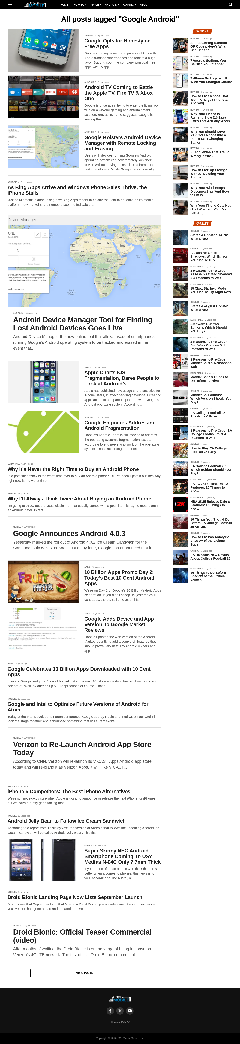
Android (111, 4)
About (144, 4)
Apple (95, 4)
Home (64, 4)
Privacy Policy (120, 1021)
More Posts (84, 973)
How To (79, 4)
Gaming (128, 4)
